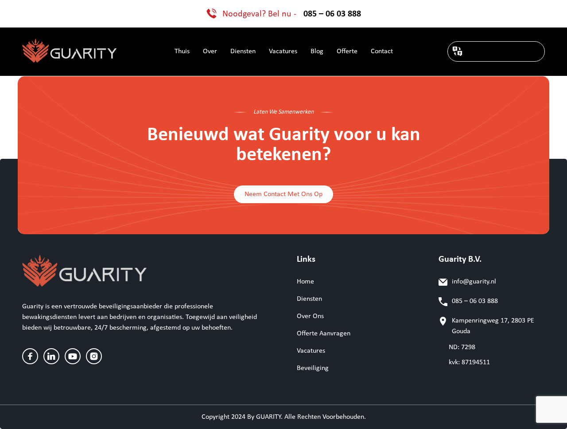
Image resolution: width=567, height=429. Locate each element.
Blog (317, 51)
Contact (382, 51)
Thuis (182, 51)
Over (210, 51)
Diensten (243, 51)
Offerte (347, 51)
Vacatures (283, 51)
